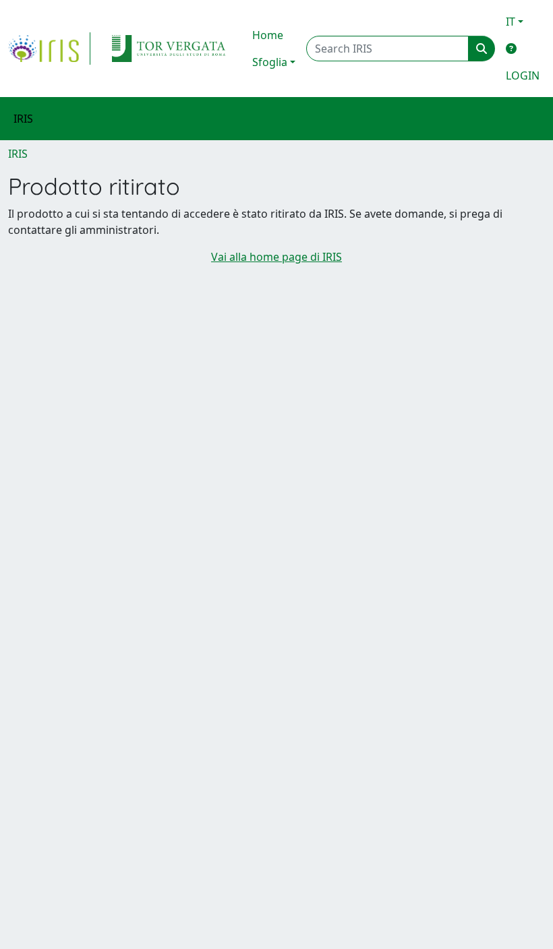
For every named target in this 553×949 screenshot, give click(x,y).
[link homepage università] (168, 48)
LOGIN (523, 75)
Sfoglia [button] (269, 62)
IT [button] (510, 21)
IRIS (18, 153)
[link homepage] (49, 48)
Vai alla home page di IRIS (276, 256)
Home (267, 35)
